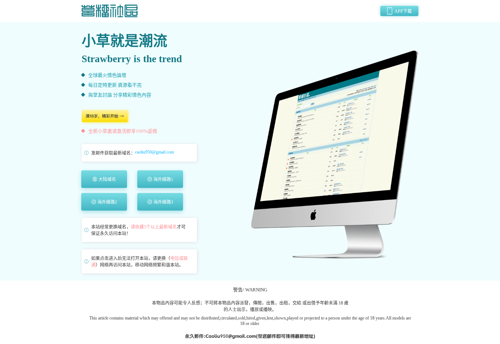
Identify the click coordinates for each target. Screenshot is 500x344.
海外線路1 (163, 179)
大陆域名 (107, 179)
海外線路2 (107, 202)
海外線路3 (163, 202)
